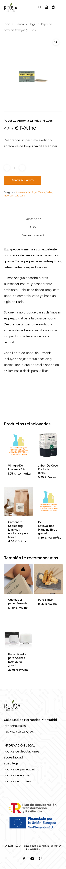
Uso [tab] (33, 227)
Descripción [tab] (33, 219)
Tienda (19, 24)
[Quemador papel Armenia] (18, 579)
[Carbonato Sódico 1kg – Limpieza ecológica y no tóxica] (18, 501)
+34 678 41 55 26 (22, 732)
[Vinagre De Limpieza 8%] (18, 445)
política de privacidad (19, 769)
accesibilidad (13, 757)
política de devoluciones (21, 751)
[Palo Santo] (48, 579)
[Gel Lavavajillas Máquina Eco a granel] (48, 501)
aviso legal (11, 763)
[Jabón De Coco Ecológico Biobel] (48, 445)
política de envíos (16, 775)
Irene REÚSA (33, 849)
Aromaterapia (23, 192)
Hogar (32, 24)
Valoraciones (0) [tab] (33, 235)
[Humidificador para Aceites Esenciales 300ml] (18, 633)
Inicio (7, 24)
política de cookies (17, 781)
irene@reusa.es (15, 726)
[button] (60, 7)
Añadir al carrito (23, 180)
